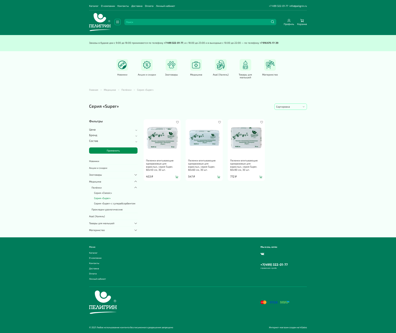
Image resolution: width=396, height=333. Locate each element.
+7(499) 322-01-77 (274, 264)
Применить (113, 150)
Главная (93, 89)
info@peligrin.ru (298, 5)
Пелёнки (126, 89)
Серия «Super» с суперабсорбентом (114, 203)
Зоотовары (171, 74)
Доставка (136, 5)
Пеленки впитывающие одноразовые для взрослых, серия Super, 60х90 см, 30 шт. (244, 165)
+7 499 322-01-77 (278, 5)
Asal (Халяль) (221, 74)
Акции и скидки (147, 74)
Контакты (123, 5)
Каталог (94, 5)
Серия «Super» (102, 198)
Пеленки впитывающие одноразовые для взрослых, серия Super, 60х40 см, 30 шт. (160, 165)
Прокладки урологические (107, 209)
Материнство (270, 74)
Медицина (196, 74)
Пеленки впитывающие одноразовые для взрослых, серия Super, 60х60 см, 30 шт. (202, 165)
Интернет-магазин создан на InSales (288, 327)
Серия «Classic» (103, 192)
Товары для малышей (245, 76)
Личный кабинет (165, 5)
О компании (108, 5)
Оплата (149, 5)
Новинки (122, 74)
